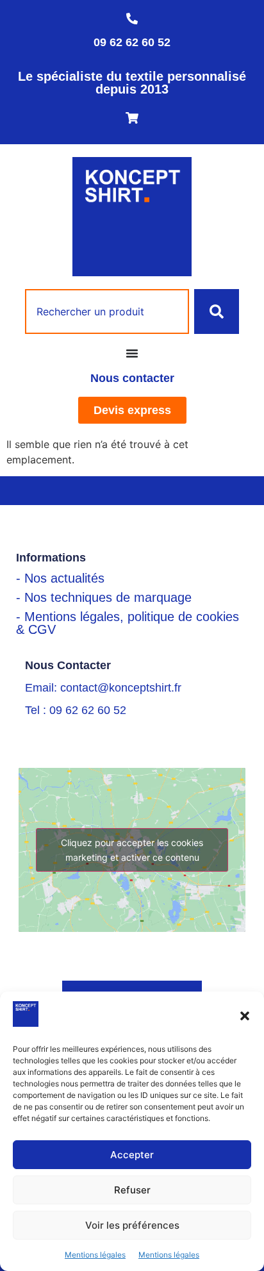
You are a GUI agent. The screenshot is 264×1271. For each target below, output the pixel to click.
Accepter (132, 1155)
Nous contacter (132, 378)
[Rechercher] (216, 311)
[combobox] (107, 311)
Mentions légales (95, 1254)
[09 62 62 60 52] (132, 18)
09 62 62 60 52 (132, 42)
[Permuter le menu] (132, 353)
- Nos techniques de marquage (104, 597)
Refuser (132, 1190)
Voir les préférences (132, 1225)
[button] (244, 1015)
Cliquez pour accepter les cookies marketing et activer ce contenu (132, 850)
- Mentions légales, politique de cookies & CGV (127, 623)
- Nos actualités (60, 578)
